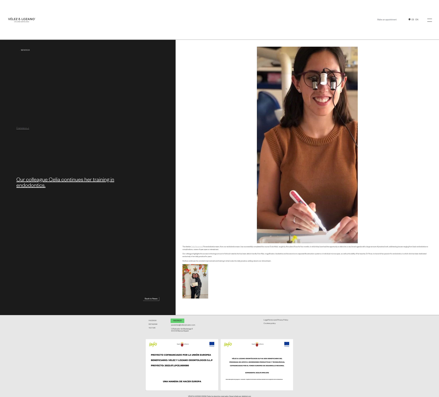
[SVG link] (21, 19)
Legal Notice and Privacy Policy (276, 320)
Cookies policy (270, 324)
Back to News (151, 299)
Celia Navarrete (197, 247)
